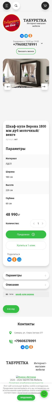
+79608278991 (25, 44)
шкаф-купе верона (25, 294)
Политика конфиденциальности (26, 383)
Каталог (7, 6)
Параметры (14, 275)
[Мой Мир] (19, 259)
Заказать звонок (26, 51)
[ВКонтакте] (9, 259)
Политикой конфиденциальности (33, 393)
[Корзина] (45, 6)
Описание (12, 284)
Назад (11, 309)
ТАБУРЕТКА (35, 20)
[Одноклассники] (14, 259)
